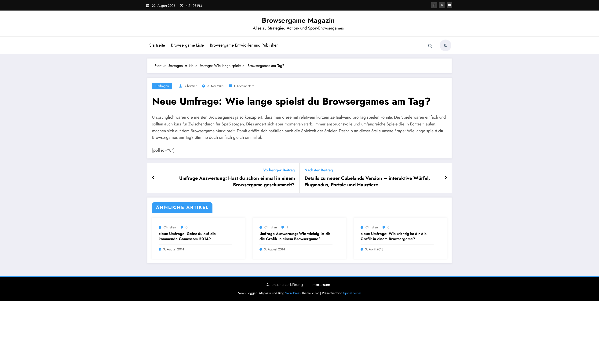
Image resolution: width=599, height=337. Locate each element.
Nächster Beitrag (318, 170)
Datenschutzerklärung (284, 285)
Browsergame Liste (187, 45)
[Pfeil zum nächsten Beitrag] (445, 178)
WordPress (293, 293)
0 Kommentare (244, 86)
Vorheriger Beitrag (279, 170)
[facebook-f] (434, 5)
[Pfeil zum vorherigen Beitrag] (153, 178)
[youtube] (449, 5)
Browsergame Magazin (298, 20)
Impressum (320, 285)
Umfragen (162, 86)
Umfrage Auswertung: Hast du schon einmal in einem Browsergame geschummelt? (237, 181)
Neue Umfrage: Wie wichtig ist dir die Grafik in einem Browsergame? (394, 236)
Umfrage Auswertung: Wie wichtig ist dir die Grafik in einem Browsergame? (294, 236)
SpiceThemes (352, 293)
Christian (191, 86)
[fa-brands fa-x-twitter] (442, 5)
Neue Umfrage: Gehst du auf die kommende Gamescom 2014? (187, 236)
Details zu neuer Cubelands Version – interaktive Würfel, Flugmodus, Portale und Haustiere (367, 181)
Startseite (157, 45)
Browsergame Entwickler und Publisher (244, 45)
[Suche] (430, 46)
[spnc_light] (445, 45)
